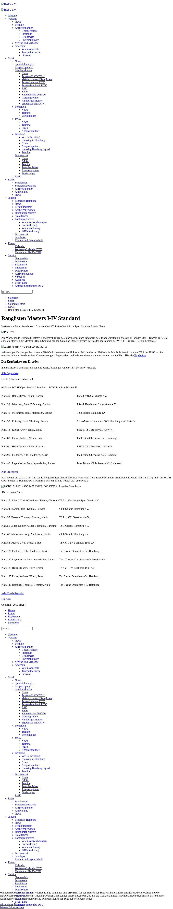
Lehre (11, 179)
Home (11, 610)
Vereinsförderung (31, 228)
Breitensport (21, 155)
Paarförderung (29, 225)
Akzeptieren (6, 904)
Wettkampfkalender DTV (28, 249)
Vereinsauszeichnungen (34, 222)
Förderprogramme (24, 219)
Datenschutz (21, 270)
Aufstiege (20, 279)
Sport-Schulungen (24, 64)
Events (11, 243)
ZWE (18, 176)
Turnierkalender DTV (33, 82)
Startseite (13, 297)
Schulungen (21, 182)
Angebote (20, 46)
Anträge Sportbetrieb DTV (29, 285)
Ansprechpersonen (25, 209)
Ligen (25, 127)
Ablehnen (19, 904)
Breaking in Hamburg (33, 140)
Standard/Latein (23, 70)
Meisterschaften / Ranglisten (37, 79)
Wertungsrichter (30, 97)
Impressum (21, 267)
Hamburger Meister (32, 100)
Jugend (12, 197)
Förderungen (28, 173)
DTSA (25, 161)
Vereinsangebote (30, 49)
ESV (24, 88)
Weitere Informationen (12, 907)
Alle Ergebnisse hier (12, 593)
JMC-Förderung (30, 231)
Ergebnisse (140, 355)
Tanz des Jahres (30, 167)
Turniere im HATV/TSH (28, 252)
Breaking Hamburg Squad (36, 149)
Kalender (20, 246)
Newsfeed (13, 622)
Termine (19, 24)
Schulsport (20, 237)
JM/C (18, 118)
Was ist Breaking (31, 137)
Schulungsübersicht (25, 185)
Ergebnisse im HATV (33, 103)
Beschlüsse (21, 264)
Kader (25, 91)
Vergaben (20, 276)
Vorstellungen (29, 115)
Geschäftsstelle (30, 30)
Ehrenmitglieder (30, 39)
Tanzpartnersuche (31, 52)
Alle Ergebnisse (9, 373)
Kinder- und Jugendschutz (29, 240)
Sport (11, 58)
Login (11, 613)
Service (12, 255)
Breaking (20, 134)
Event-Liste (21, 282)
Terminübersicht (23, 206)
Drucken (6, 599)
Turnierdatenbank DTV (34, 85)
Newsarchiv (21, 258)
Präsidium (27, 33)
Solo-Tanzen (21, 216)
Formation (20, 106)
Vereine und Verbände (27, 42)
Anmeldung (21, 191)
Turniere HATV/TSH (33, 76)
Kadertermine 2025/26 (34, 94)
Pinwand (26, 55)
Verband (12, 18)
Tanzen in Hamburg (25, 200)
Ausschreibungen (24, 273)
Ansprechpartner (24, 27)
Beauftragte (28, 36)
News (18, 21)
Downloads (21, 261)
